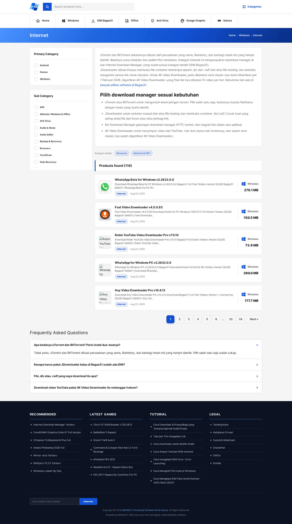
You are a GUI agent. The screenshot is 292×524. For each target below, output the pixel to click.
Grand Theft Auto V (104, 440)
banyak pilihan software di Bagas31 (123, 85)
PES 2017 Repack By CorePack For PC (115, 474)
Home (232, 35)
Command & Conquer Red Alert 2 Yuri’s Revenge (115, 449)
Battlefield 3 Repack (104, 432)
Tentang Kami (221, 424)
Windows (244, 35)
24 (240, 319)
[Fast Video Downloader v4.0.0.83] (178, 214)
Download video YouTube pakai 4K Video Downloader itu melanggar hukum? (146, 387)
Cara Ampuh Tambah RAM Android (173, 451)
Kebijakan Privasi (223, 432)
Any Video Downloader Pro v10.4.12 (140, 290)
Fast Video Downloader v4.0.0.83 (139, 207)
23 (231, 319)
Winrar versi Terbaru (45, 455)
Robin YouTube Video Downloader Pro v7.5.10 (147, 235)
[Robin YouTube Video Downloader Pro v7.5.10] (178, 242)
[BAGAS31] (34, 7)
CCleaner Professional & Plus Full (52, 440)
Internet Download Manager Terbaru (54, 424)
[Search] (47, 7)
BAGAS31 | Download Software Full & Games (145, 510)
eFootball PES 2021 (104, 459)
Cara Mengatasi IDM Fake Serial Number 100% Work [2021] (176, 480)
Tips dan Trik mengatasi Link (169, 436)
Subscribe (88, 501)
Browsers (122, 153)
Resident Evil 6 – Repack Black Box (113, 467)
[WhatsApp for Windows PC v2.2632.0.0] (178, 270)
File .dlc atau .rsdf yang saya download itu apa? (146, 376)
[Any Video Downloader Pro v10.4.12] (178, 297)
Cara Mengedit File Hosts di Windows (174, 470)
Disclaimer (219, 447)
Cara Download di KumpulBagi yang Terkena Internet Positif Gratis (173, 426)
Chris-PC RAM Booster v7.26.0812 (112, 424)
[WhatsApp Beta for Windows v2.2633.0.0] (178, 187)
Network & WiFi (141, 153)
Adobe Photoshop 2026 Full (49, 447)
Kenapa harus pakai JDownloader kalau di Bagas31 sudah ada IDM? (146, 364)
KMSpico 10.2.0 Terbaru (47, 463)
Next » (254, 319)
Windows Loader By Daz (47, 470)
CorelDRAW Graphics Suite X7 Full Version (57, 432)
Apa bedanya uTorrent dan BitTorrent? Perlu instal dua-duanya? (147, 344)
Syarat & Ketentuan (224, 440)
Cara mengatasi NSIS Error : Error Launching (172, 461)
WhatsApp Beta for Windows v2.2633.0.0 (144, 179)
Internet (257, 35)
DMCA (216, 455)
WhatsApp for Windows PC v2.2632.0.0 (143, 262)
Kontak (217, 463)
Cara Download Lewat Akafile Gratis (173, 443)
